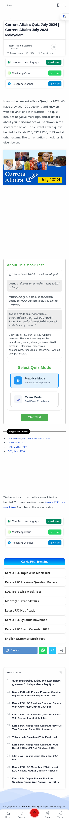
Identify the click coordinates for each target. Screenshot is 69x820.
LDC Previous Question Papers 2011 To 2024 (28, 438)
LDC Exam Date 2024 (17, 446)
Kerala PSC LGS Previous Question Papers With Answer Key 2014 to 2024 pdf (36, 705)
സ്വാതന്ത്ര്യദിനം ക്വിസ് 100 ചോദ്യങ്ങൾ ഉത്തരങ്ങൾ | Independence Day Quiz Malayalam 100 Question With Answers (36, 682)
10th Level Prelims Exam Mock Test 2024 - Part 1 (36, 758)
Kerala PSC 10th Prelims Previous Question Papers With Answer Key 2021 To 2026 (36, 694)
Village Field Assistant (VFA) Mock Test (34, 737)
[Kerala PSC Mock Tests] (34, 813)
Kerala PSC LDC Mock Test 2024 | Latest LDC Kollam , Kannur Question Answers (35, 769)
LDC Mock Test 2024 (16, 442)
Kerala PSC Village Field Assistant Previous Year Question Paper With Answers (37, 727)
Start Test (34, 417)
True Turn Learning (30, 806)
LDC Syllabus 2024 (16, 451)
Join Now (54, 73)
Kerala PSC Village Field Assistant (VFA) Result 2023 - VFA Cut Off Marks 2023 (35, 746)
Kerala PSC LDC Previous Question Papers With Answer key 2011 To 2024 (36, 716)
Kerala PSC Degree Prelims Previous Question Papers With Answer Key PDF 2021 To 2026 (34, 780)
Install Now (53, 62)
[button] (7, 5)
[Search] (64, 5)
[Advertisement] (34, 223)
